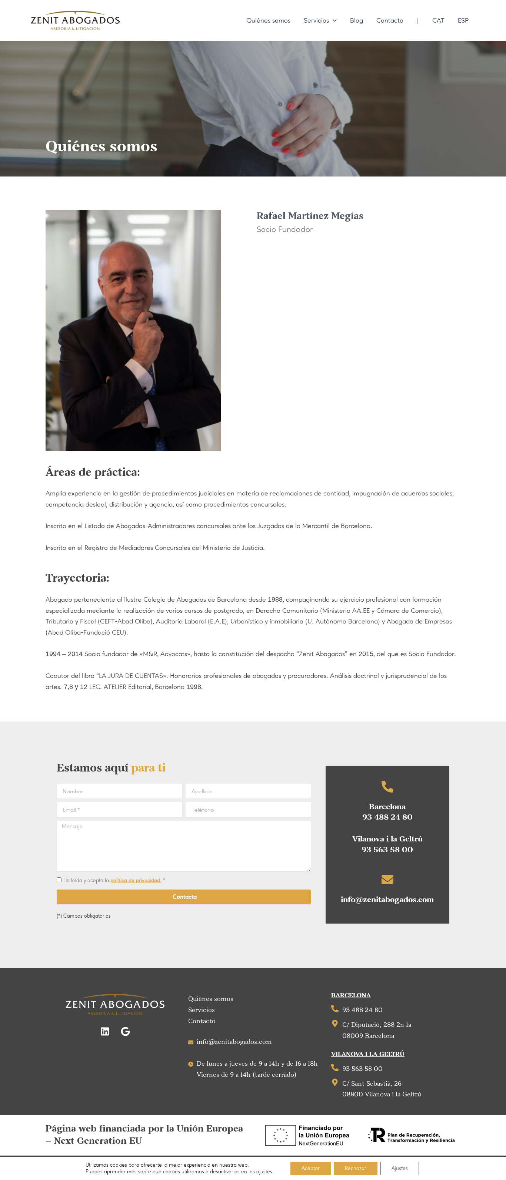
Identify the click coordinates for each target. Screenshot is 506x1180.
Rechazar (355, 1168)
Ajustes (400, 1168)
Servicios (201, 1010)
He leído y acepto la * (114, 880)
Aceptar (311, 1168)
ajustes (264, 1172)
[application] (333, 20)
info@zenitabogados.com (387, 900)
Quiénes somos (210, 999)
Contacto (202, 1021)
